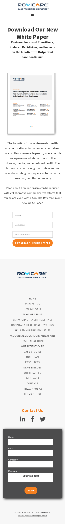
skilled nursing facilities (32, 330)
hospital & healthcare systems (32, 325)
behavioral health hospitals (32, 319)
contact (32, 383)
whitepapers (32, 372)
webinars (32, 378)
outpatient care (32, 346)
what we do (32, 303)
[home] (32, 6)
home (32, 298)
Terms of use (33, 394)
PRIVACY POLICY (32, 388)
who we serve (32, 314)
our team (32, 357)
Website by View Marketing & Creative (32, 516)
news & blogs (32, 367)
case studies (32, 351)
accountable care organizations (33, 335)
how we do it (32, 309)
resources (32, 362)
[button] (33, 15)
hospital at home (32, 341)
